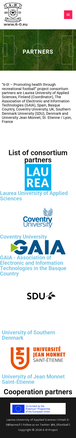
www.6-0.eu (15, 24)
